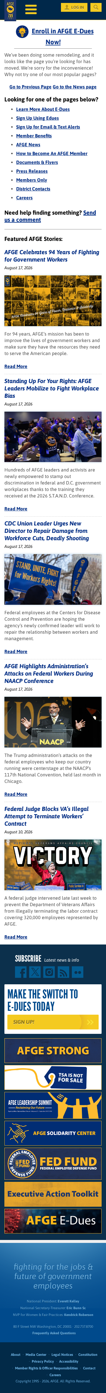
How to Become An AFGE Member (51, 153)
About (15, 1355)
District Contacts (33, 188)
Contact (89, 1368)
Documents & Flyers (37, 162)
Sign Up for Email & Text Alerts (48, 126)
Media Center (36, 1355)
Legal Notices (62, 1355)
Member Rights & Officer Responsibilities (46, 1368)
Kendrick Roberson (78, 1315)
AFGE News (28, 144)
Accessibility (68, 1361)
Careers (24, 197)
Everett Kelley (68, 1301)
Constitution (87, 1355)
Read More (15, 366)
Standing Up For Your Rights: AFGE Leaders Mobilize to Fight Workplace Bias (51, 388)
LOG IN (77, 7)
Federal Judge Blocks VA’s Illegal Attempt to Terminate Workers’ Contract (46, 816)
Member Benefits (34, 135)
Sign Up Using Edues (37, 118)
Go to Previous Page (30, 86)
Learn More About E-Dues (43, 109)
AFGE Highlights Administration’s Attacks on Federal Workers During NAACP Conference (48, 673)
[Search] (96, 7)
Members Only (31, 180)
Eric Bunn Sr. (76, 1308)
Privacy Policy (43, 1361)
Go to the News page (75, 86)
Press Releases (32, 171)
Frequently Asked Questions (54, 1333)
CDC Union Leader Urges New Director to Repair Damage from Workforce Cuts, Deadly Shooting (46, 530)
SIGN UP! (23, 1022)
